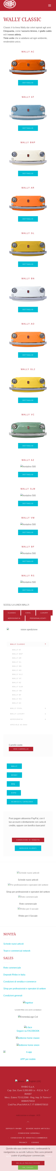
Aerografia (16, 719)
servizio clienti (28, 848)
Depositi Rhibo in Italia (14, 975)
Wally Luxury (17, 714)
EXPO (13, 793)
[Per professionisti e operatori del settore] (28, 885)
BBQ (13, 784)
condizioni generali (29, 1133)
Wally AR (28, 188)
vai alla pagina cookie (28, 1163)
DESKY (14, 775)
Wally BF (28, 547)
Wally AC (28, 51)
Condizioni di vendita (28, 840)
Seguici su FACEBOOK (28, 1031)
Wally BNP (28, 142)
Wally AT (28, 97)
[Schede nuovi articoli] (28, 873)
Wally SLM (28, 489)
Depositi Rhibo (14, 1128)
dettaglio (28, 83)
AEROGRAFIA (14, 618)
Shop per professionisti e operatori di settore (24, 988)
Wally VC (28, 414)
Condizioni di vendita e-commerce (19, 981)
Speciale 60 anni (18, 725)
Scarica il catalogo (22, 802)
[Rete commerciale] (28, 897)
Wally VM (28, 518)
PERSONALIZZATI (38, 618)
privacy (23, 1142)
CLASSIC (12, 613)
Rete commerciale (12, 968)
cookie (35, 1142)
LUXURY (44, 613)
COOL (28, 613)
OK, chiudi (28, 1167)
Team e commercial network (16, 951)
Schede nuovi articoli (13, 944)
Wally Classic (17, 644)
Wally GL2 (28, 369)
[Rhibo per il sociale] (28, 909)
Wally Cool (16, 708)
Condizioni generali (12, 995)
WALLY (14, 766)
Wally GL (28, 233)
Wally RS (28, 575)
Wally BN (28, 278)
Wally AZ (28, 460)
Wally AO (28, 324)
